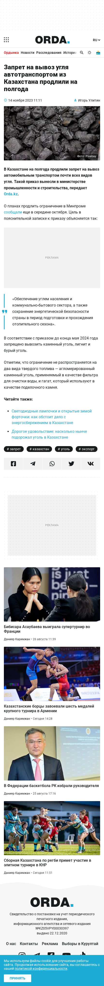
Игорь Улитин (89, 100)
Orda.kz (11, 194)
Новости (27, 53)
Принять (17, 978)
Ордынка (11, 53)
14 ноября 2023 (20, 100)
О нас (11, 943)
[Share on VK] (90, 464)
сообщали (13, 212)
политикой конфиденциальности (41, 968)
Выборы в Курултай (80, 943)
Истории (70, 53)
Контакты (29, 943)
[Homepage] (52, 40)
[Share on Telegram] (32, 464)
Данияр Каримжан (17, 639)
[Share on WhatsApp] (52, 464)
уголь (65, 449)
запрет (15, 449)
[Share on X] (71, 464)
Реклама (50, 943)
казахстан (41, 449)
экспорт (88, 449)
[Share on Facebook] (13, 464)
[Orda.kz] (51, 909)
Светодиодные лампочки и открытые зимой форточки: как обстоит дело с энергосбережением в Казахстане (52, 417)
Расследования (48, 53)
